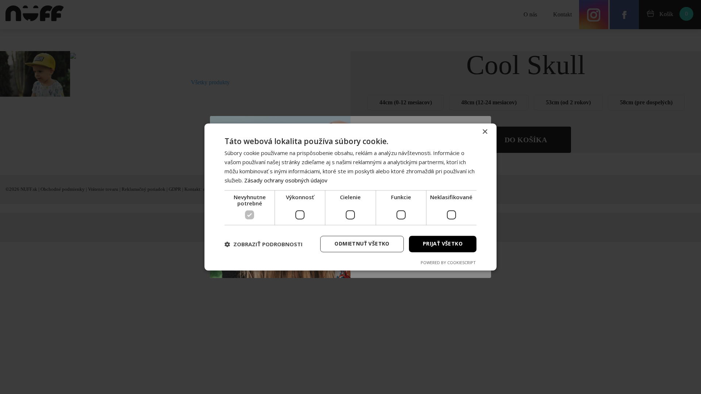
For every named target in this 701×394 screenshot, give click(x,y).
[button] (264, 244)
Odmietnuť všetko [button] (361, 243)
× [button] (484, 132)
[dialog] (350, 196)
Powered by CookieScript (448, 263)
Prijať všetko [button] (443, 243)
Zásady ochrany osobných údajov (285, 180)
